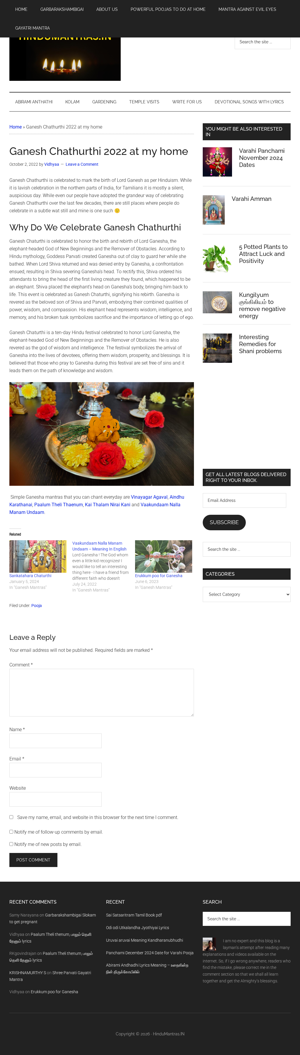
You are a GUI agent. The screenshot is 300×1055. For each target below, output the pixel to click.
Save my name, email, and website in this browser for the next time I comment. (97, 817)
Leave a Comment (82, 164)
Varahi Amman (252, 198)
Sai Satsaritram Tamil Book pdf (134, 915)
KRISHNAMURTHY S (27, 972)
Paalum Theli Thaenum (58, 504)
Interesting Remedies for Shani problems (260, 344)
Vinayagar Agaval (149, 497)
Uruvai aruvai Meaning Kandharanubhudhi (144, 940)
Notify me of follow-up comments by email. (58, 832)
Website (17, 788)
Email (16, 759)
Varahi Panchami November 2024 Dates (262, 157)
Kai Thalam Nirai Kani (107, 504)
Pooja (36, 605)
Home (15, 127)
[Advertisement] (247, 420)
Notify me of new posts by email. (48, 844)
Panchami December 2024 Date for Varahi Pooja (150, 952)
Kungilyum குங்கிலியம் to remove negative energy (262, 305)
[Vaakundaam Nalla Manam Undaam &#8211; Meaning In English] (103, 566)
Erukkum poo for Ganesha (159, 575)
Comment (21, 665)
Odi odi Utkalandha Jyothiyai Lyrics (137, 927)
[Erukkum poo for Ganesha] (163, 556)
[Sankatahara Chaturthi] (38, 556)
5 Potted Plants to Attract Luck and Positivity (263, 253)
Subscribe (224, 522)
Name (17, 729)
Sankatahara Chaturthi (30, 575)
